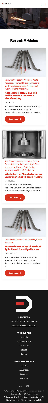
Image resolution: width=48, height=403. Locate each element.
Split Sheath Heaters (14, 80)
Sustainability (29, 239)
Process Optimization (25, 167)
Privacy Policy (26, 400)
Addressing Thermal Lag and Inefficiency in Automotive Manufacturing (21, 96)
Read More (14, 119)
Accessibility (37, 400)
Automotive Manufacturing (16, 89)
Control (36, 161)
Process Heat (32, 86)
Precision (28, 80)
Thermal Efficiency (22, 83)
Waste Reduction (12, 164)
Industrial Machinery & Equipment (19, 170)
